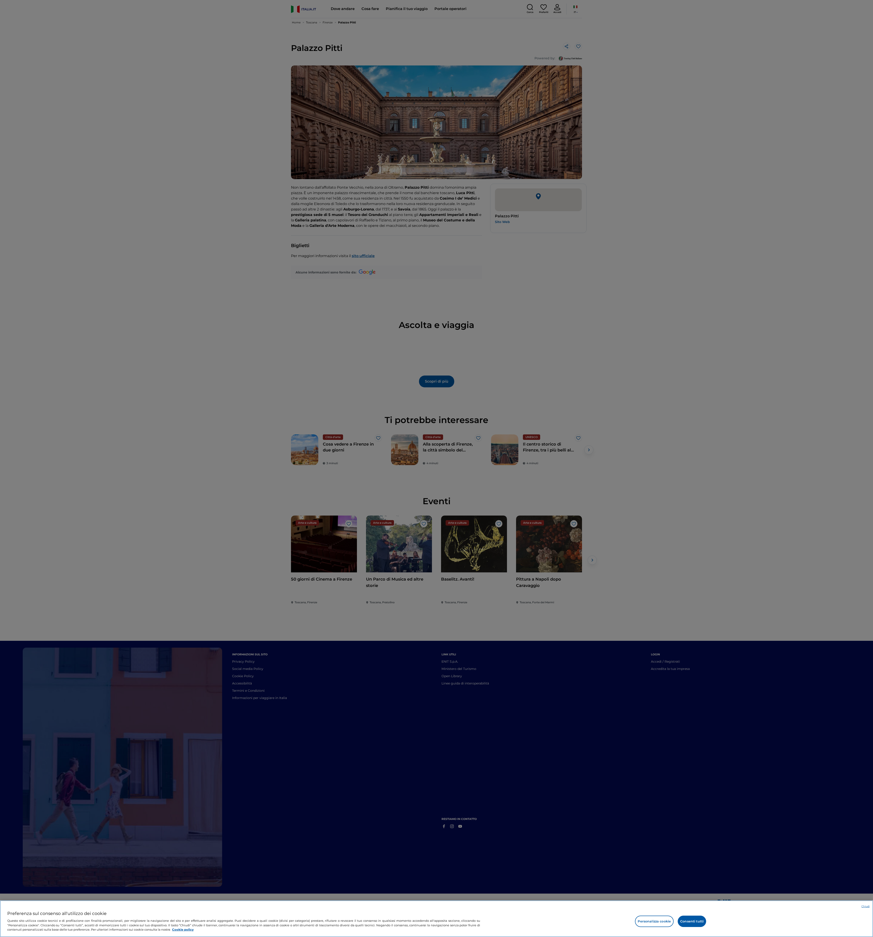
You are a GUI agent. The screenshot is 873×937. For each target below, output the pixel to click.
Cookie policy (183, 929)
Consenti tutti (692, 921)
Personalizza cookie (654, 921)
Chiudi (865, 906)
